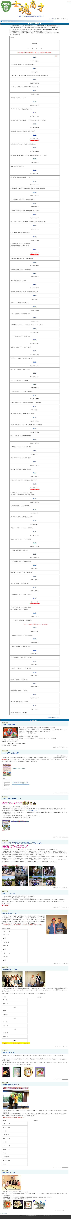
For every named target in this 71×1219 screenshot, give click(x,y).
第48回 (34, 158)
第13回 (34, 565)
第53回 (34, 101)
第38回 (34, 273)
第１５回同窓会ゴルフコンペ (11, 1085)
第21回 (34, 461)
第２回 (34, 694)
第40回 (34, 249)
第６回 (34, 650)
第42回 (34, 225)
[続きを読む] (5, 905)
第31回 (34, 351)
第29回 (34, 373)
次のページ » (3, 1213)
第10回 (34, 598)
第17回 (34, 520)
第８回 (34, 627)
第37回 (34, 284)
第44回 (34, 203)
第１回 (34, 705)
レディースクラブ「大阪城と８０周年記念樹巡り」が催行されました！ (23, 843)
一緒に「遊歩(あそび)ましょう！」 (12, 798)
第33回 (34, 328)
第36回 (34, 295)
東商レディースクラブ (9, 893)
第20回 (34, 484)
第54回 (34, 90)
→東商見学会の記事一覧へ (53, 717)
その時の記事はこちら (32, 810)
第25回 (34, 417)
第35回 (34, 306)
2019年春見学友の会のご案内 (11, 753)
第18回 (34, 509)
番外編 (34, 472)
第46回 (34, 181)
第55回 (34, 79)
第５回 (34, 661)
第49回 (34, 147)
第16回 (34, 531)
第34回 (34, 317)
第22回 (34, 450)
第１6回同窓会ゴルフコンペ (10, 969)
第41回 (34, 236)
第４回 (34, 672)
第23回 (34, 439)
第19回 (34, 498)
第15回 (34, 543)
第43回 (34, 214)
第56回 (34, 68)
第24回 (34, 428)
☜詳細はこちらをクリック (18, 768)
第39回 (34, 262)
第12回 (34, 576)
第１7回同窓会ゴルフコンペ (10, 913)
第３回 (34, 683)
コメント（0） (65, 747)
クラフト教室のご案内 (9, 725)
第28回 (34, 384)
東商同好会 (34, 720)
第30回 (34, 362)
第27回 (34, 395)
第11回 (34, 587)
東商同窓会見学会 (34, 23)
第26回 (34, 406)
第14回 (34, 554)
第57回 (34, 57)
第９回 (34, 613)
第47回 (34, 170)
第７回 (34, 639)
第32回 (34, 339)
